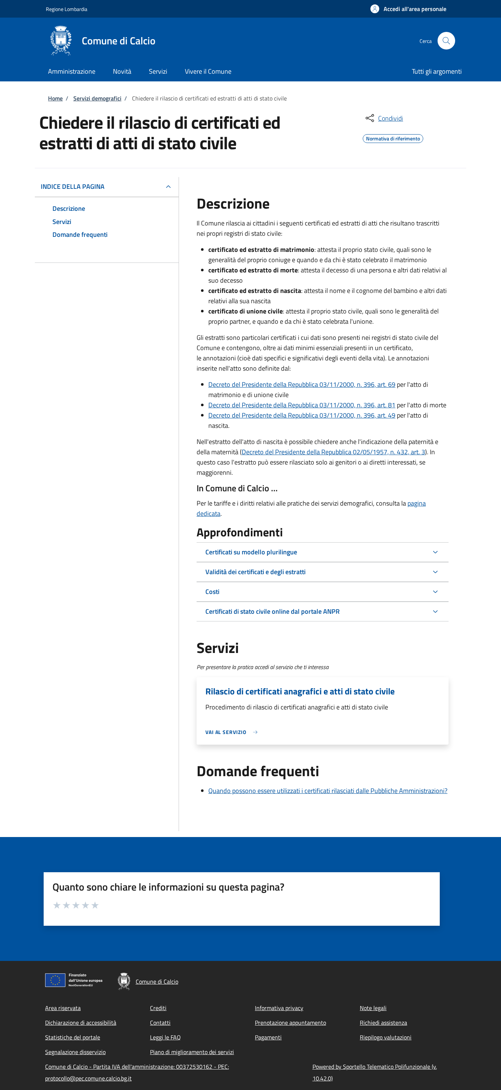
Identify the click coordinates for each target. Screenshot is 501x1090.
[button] (408, 9)
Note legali (373, 1007)
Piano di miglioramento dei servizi (192, 1051)
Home (55, 98)
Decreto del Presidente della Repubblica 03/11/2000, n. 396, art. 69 (301, 384)
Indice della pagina (73, 186)
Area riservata (63, 1007)
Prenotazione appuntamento (290, 1022)
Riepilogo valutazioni (386, 1037)
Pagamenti (268, 1037)
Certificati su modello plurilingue (251, 552)
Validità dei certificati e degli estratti (255, 572)
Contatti (160, 1022)
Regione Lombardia (66, 9)
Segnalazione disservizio (75, 1051)
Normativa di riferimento (393, 137)
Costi (212, 592)
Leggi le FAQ (165, 1037)
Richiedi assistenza (383, 1022)
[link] (233, 732)
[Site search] (446, 40)
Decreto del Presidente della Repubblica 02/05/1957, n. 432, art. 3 (333, 452)
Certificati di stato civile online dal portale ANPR (272, 611)
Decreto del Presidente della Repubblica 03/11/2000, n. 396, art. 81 (301, 405)
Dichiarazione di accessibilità (80, 1022)
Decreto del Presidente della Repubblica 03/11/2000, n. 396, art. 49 (301, 415)
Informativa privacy (279, 1007)
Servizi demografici (97, 98)
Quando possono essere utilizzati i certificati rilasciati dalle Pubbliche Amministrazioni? (327, 791)
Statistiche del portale (72, 1037)
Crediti (158, 1007)
